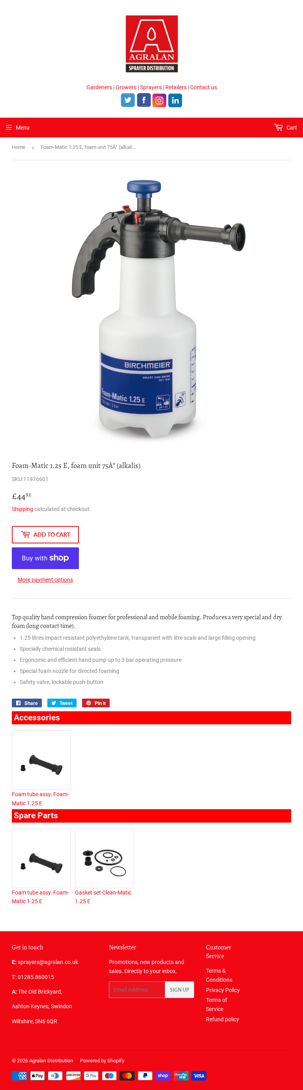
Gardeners (99, 87)
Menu (23, 127)
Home (18, 147)
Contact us (203, 87)
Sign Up (179, 990)
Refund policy (222, 1019)
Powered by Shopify (102, 1061)
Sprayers (151, 87)
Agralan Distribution (51, 1061)
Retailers (176, 87)
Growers (126, 87)
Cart (291, 127)
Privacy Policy (223, 990)
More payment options (45, 580)
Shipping (22, 509)
